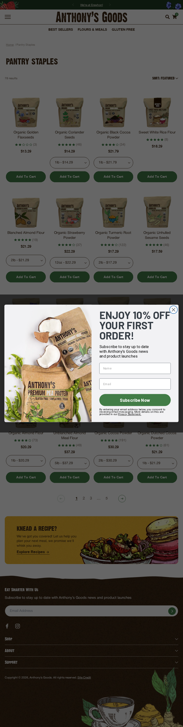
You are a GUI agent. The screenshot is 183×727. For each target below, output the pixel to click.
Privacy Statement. (129, 414)
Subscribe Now (135, 400)
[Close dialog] (174, 310)
